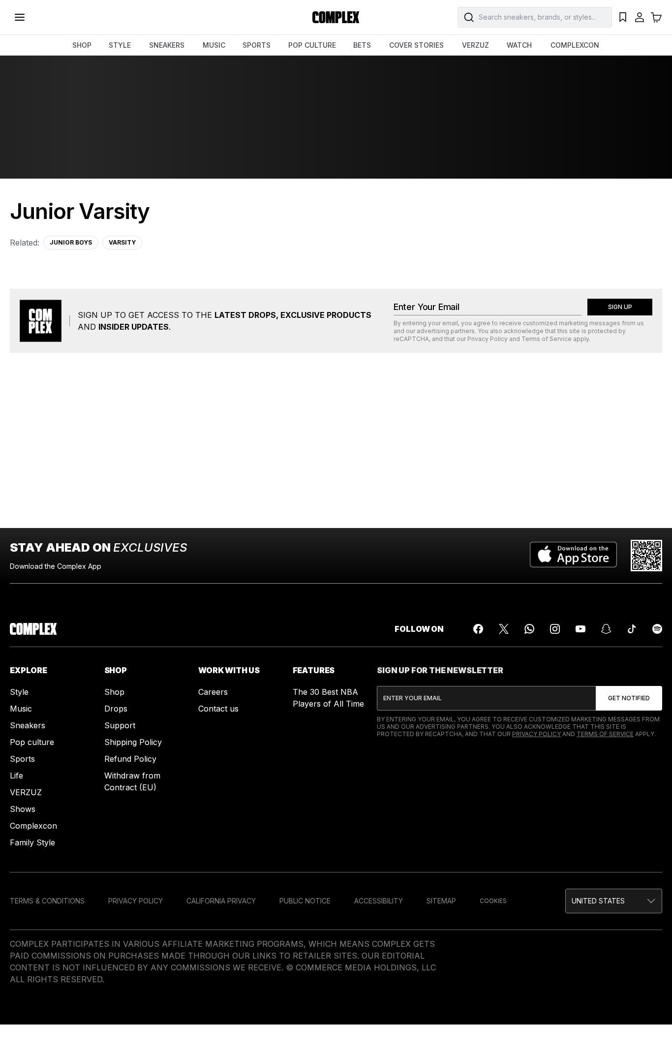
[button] (613, 901)
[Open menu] (20, 17)
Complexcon (33, 826)
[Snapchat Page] (606, 629)
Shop (114, 692)
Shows (22, 809)
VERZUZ (475, 45)
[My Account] (639, 17)
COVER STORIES (416, 45)
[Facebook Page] (478, 629)
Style (19, 692)
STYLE (120, 45)
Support (119, 725)
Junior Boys (71, 242)
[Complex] (336, 17)
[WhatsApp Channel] (529, 629)
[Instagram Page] (555, 629)
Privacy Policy (487, 338)
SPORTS (257, 45)
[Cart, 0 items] (656, 17)
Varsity (122, 242)
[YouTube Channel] (580, 629)
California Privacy (221, 901)
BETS (362, 45)
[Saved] (623, 17)
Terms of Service (546, 338)
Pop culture (32, 742)
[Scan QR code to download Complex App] (646, 555)
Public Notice (305, 901)
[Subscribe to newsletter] (629, 698)
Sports (22, 759)
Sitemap (441, 901)
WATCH (519, 45)
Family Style (32, 842)
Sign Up (620, 307)
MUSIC (214, 45)
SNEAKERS (166, 45)
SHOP (82, 45)
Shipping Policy (133, 742)
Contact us (218, 709)
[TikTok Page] (632, 629)
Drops (115, 709)
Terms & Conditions (47, 901)
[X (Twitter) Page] (504, 629)
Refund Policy (130, 759)
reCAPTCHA (411, 338)
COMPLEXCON (574, 45)
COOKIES (493, 900)
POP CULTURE (312, 45)
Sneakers (27, 725)
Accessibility (378, 901)
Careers (213, 692)
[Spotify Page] (657, 629)
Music (21, 709)
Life (16, 775)
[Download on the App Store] (573, 555)
